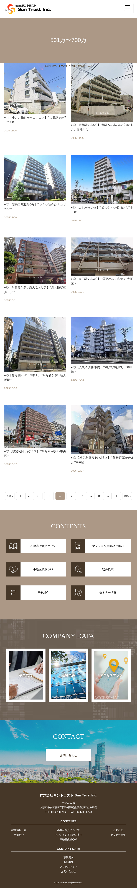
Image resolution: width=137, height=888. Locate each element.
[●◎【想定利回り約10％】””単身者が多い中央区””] (35, 442)
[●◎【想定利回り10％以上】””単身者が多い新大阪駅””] (35, 357)
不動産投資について (68, 830)
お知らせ (118, 830)
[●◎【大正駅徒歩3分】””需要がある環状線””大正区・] (102, 273)
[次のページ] (116, 496)
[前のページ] (21, 496)
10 (99, 495)
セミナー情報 (118, 834)
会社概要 (63, 686)
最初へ (9, 496)
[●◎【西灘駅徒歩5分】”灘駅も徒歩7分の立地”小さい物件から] (102, 105)
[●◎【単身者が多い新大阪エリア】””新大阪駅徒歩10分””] (35, 273)
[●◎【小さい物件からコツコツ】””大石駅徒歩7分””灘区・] (35, 105)
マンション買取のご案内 (68, 834)
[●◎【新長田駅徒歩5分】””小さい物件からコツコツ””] (35, 192)
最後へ (127, 496)
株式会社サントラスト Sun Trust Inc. (68, 795)
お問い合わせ (68, 755)
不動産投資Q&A (68, 839)
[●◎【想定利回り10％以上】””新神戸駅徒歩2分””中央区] (102, 442)
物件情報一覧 (18, 830)
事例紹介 (19, 834)
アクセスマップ (108, 686)
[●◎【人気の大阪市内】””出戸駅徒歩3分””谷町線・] (102, 357)
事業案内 (20, 686)
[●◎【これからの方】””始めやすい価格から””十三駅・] (102, 192)
